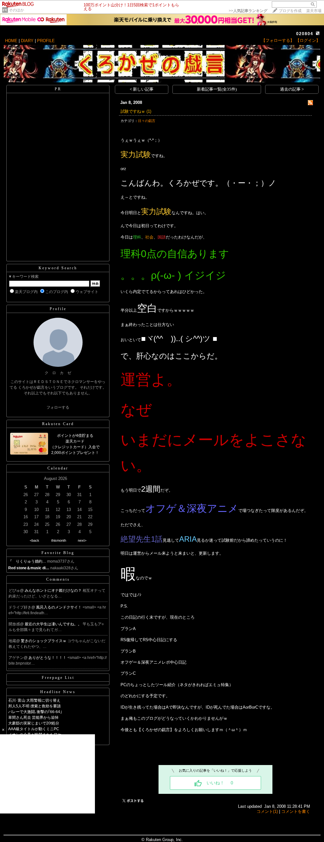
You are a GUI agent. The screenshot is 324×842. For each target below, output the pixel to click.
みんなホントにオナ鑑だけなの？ (54, 590)
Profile (58, 309)
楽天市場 (313, 11)
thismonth (58, 540)
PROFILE (46, 40)
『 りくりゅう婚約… (27, 561)
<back (34, 540)
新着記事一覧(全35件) (217, 89)
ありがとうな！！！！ (47, 657)
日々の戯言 (146, 121)
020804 (304, 33)
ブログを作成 (290, 11)
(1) (148, 111)
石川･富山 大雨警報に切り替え (34, 700)
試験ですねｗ (133, 111)
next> (82, 540)
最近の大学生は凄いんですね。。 (54, 624)
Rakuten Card (58, 424)
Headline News (58, 692)
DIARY (27, 40)
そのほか (16, 10)
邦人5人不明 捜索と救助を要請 (34, 706)
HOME (11, 40)
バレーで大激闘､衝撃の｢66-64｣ (35, 712)
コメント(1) (267, 811)
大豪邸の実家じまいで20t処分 (33, 723)
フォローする (58, 407)
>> (248, 11)
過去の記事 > (292, 89)
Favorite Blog (57, 553)
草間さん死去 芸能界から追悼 (33, 717)
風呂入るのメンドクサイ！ (59, 607)
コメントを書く (295, 811)
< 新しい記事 (141, 89)
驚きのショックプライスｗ (44, 641)
